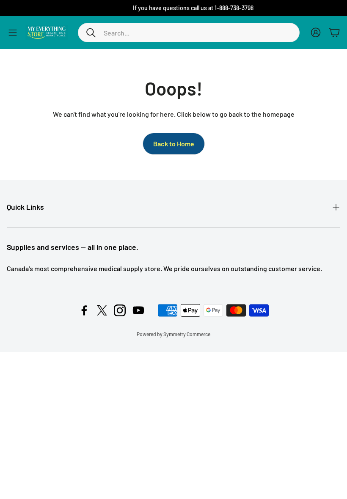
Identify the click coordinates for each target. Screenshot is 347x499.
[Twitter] (102, 310)
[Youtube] (138, 310)
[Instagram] (120, 310)
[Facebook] (84, 310)
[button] (188, 32)
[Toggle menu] (13, 32)
